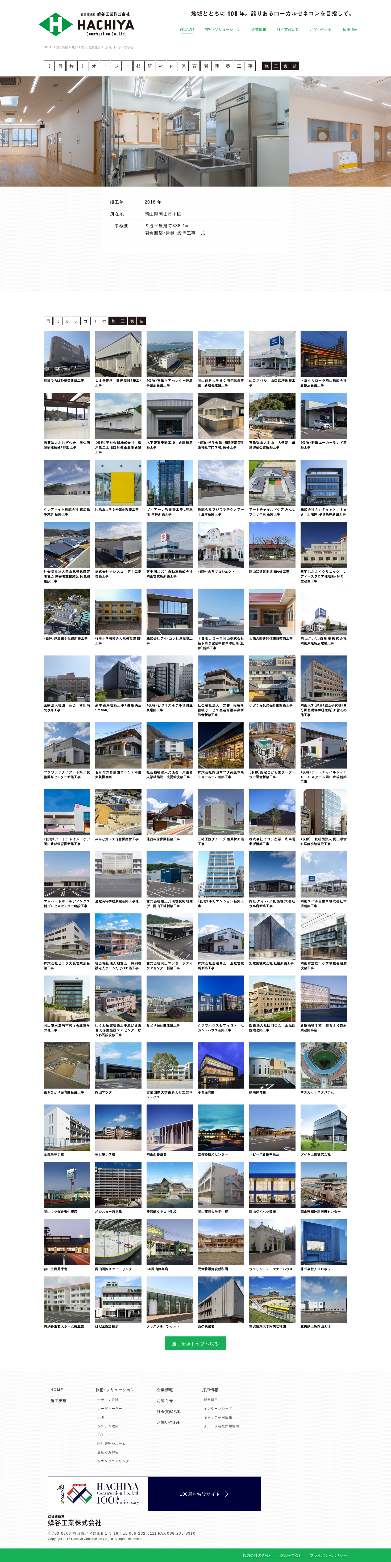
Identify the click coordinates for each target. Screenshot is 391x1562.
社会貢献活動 (288, 29)
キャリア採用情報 (218, 1417)
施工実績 (187, 29)
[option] (195, 131)
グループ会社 (291, 1555)
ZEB (101, 1417)
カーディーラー (109, 1408)
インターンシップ (218, 1408)
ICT (100, 1434)
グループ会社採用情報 (221, 1425)
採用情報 (350, 29)
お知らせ (165, 1400)
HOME (57, 1389)
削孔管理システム (111, 1443)
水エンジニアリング (113, 1461)
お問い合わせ (321, 29)
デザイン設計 (108, 1399)
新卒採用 (211, 1399)
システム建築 (108, 1425)
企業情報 (258, 29)
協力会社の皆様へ (258, 1555)
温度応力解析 (108, 1452)
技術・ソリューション (223, 29)
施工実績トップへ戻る (195, 1343)
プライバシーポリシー (328, 1555)
